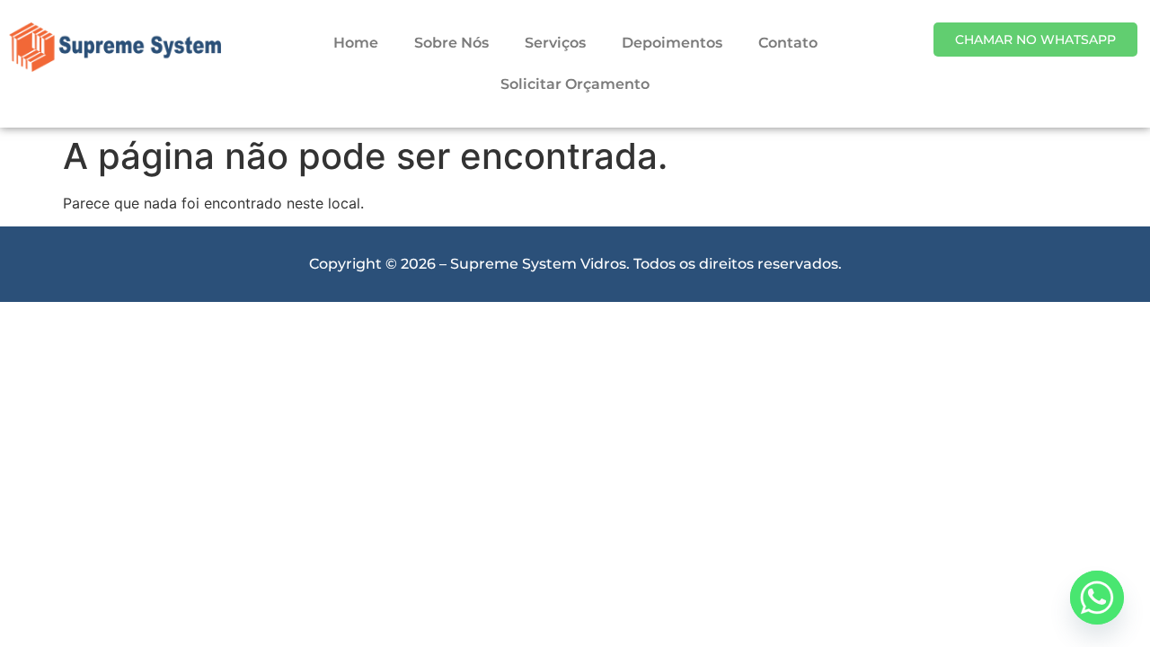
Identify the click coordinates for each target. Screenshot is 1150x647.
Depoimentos (672, 42)
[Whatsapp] (1097, 598)
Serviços (555, 42)
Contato (788, 42)
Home (355, 42)
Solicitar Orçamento (575, 84)
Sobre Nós (451, 42)
